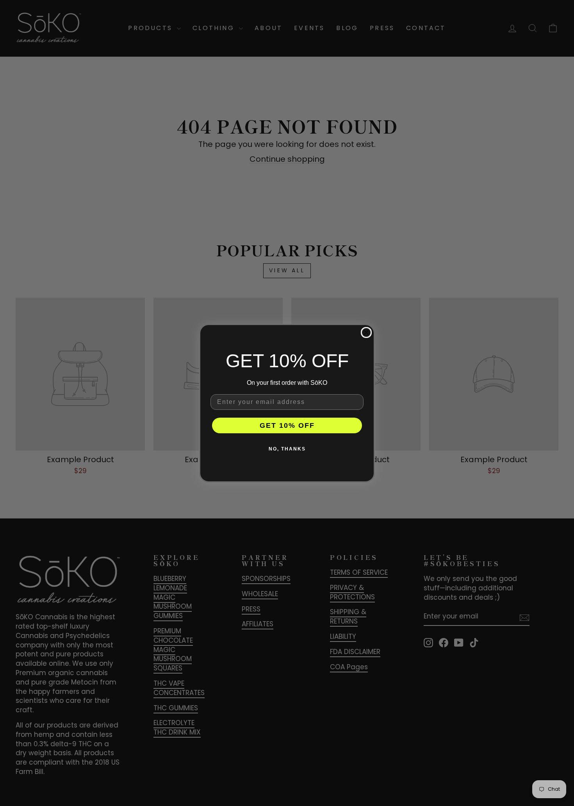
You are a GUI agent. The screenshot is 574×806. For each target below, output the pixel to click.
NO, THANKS (287, 448)
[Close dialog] (366, 332)
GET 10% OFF (287, 425)
